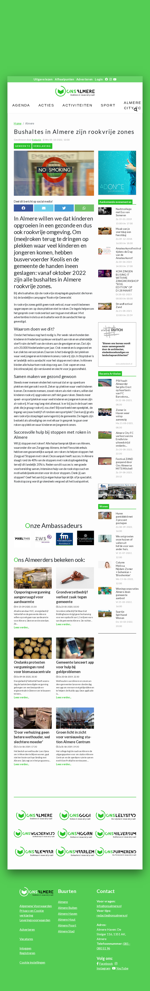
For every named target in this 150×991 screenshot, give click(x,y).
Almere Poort (67, 925)
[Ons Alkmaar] (34, 852)
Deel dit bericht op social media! (33, 201)
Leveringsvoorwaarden (35, 920)
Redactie (36, 139)
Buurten (67, 891)
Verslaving (42, 145)
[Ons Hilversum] (115, 833)
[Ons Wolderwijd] (34, 833)
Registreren (27, 953)
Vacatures (26, 939)
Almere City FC (132, 105)
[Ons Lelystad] (115, 815)
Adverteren (84, 79)
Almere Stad (66, 931)
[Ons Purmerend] (115, 851)
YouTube (122, 968)
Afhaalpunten (64, 79)
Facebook (106, 963)
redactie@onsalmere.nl (112, 915)
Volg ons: (105, 958)
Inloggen (25, 948)
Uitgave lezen (43, 79)
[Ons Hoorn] (75, 833)
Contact (106, 891)
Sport (108, 105)
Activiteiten (77, 105)
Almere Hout (66, 919)
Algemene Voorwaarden (36, 906)
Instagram (103, 968)
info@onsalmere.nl (109, 906)
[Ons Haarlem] (75, 852)
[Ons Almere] (34, 815)
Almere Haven (67, 913)
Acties (46, 105)
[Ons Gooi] (75, 815)
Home (17, 123)
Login (99, 79)
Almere (63, 902)
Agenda (21, 105)
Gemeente (22, 145)
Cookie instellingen (32, 962)
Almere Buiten (67, 907)
